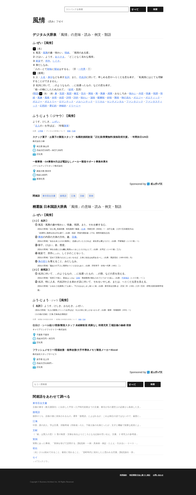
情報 (69, 131)
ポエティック (152, 97)
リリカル (100, 101)
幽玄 (76, 93)
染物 (78, 278)
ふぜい (55, 121)
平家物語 (125, 278)
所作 (47, 61)
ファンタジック (134, 101)
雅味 (116, 97)
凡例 (73, 131)
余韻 (61, 97)
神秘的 (62, 105)
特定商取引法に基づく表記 (139, 475)
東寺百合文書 (49, 196)
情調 (155, 93)
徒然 (71, 89)
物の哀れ (126, 97)
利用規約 (123, 475)
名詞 (67, 77)
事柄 (40, 237)
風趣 (39, 97)
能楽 (38, 61)
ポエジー (138, 97)
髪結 (56, 69)
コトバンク (46, 9)
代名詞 (82, 77)
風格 (47, 97)
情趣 (148, 93)
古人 (37, 125)
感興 (109, 93)
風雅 (45, 52)
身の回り (43, 261)
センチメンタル (115, 101)
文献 (82, 196)
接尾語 (63, 196)
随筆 (66, 125)
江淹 (73, 196)
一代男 (81, 69)
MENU (35, 2)
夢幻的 (53, 105)
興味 (90, 93)
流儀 (74, 237)
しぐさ (56, 61)
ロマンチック (66, 101)
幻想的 (43, 105)
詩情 (68, 97)
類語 (35, 93)
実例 (91, 196)
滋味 (92, 97)
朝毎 (49, 69)
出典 (83, 229)
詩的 (75, 97)
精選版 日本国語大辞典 (50, 206)
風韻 (69, 93)
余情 (54, 97)
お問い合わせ (158, 475)
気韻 (61, 93)
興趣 (102, 93)
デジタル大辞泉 (45, 34)
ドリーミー (75, 105)
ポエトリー (51, 101)
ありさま (60, 56)
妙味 (109, 97)
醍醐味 (101, 97)
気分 (83, 93)
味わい (132, 93)
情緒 (67, 52)
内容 (141, 93)
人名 (43, 77)
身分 (50, 77)
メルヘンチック (84, 101)
